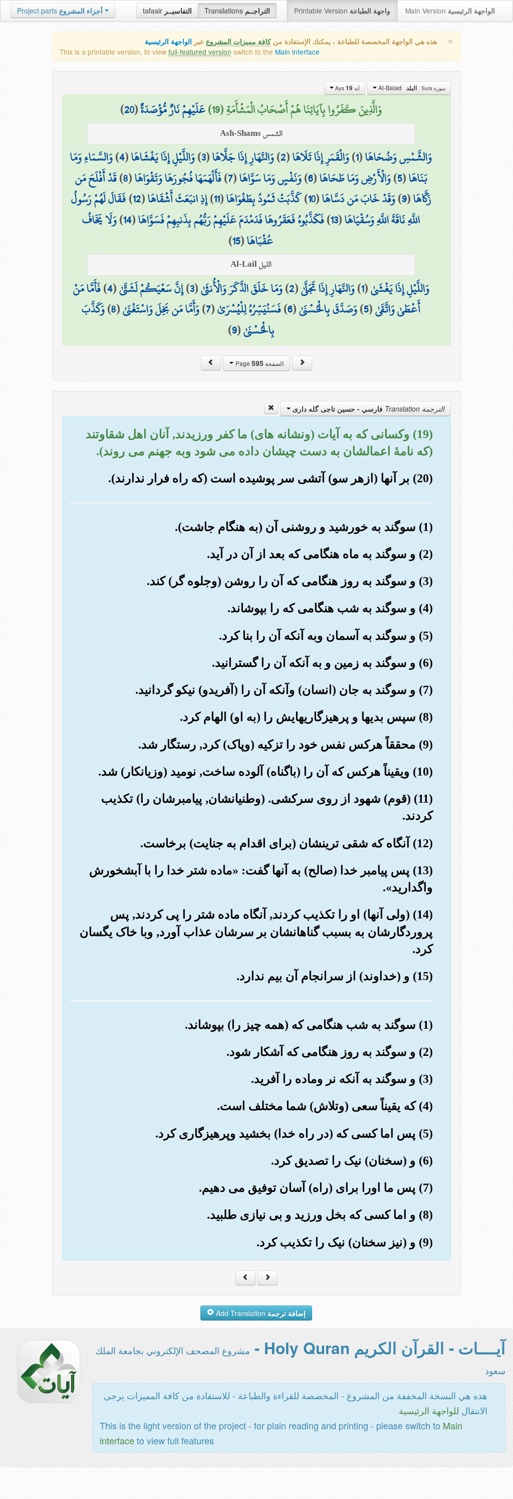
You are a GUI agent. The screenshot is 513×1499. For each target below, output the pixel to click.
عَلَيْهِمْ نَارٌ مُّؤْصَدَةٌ (173, 109)
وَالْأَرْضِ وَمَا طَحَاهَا (355, 178)
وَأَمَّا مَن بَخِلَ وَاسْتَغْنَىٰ (161, 309)
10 (312, 199)
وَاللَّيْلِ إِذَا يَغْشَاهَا (163, 157)
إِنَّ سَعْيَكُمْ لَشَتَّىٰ (151, 288)
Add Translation (260, 1313)
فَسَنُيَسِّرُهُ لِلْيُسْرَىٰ (249, 309)
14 (127, 220)
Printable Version (342, 11)
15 (236, 241)
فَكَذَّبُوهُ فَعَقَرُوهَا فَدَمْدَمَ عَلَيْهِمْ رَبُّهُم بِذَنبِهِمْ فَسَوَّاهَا (231, 220)
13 (334, 220)
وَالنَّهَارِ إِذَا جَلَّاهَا (243, 157)
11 (217, 199)
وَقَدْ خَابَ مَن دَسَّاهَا (358, 199)
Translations (237, 11)
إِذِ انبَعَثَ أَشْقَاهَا (177, 199)
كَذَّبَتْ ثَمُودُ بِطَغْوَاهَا (264, 199)
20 (129, 109)
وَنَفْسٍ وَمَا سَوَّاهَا (270, 178)
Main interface (297, 52)
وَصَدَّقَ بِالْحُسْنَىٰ (328, 309)
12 (137, 199)
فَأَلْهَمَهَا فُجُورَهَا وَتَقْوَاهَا (178, 178)
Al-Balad (411, 87)
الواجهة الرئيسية (168, 41)
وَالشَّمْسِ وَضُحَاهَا (398, 157)
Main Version (450, 11)
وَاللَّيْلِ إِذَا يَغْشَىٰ (400, 288)
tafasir (167, 11)
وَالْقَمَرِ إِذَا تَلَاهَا (321, 157)
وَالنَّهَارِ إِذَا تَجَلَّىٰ (328, 288)
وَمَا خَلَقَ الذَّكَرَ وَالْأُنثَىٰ (242, 288)
